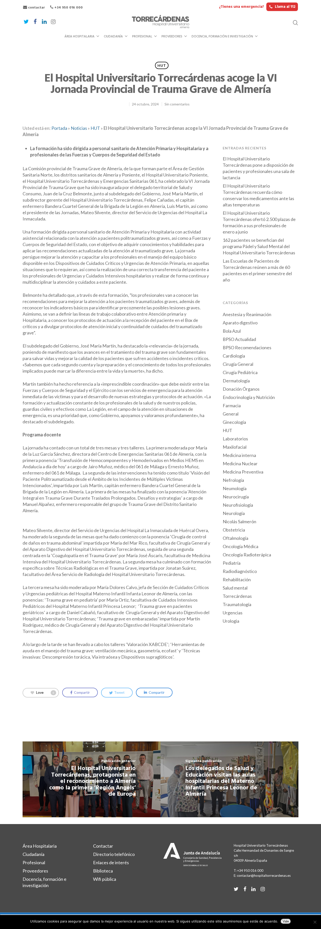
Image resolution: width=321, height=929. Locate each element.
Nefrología (233, 480)
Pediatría (231, 563)
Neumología (235, 488)
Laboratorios (235, 438)
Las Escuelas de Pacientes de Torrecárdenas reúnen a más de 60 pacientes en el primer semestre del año (257, 270)
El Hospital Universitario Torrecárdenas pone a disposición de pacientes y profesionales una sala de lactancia (259, 168)
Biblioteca (103, 871)
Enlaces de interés (111, 862)
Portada (59, 128)
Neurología (234, 513)
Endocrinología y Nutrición (249, 397)
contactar (36, 8)
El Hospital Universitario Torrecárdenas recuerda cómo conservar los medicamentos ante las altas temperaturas (258, 195)
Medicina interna (239, 455)
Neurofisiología (238, 505)
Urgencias (233, 612)
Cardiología (234, 356)
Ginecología (234, 422)
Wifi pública (104, 879)
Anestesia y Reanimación (247, 314)
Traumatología (237, 604)
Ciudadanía (113, 36)
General (230, 414)
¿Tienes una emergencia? (257, 7)
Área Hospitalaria (79, 36)
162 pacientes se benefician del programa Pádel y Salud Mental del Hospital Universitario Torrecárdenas (259, 246)
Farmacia (232, 405)
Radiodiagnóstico (240, 571)
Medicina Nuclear (240, 463)
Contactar (103, 846)
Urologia (231, 621)
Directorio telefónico (114, 854)
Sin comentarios (177, 104)
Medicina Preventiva (243, 472)
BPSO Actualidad (239, 339)
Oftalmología (235, 538)
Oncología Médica (240, 546)
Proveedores (172, 36)
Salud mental (235, 588)
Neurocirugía (236, 496)
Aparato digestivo (240, 322)
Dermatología (236, 380)
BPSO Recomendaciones (247, 347)
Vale (286, 921)
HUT (161, 65)
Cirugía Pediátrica (240, 372)
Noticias (79, 128)
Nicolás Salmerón (239, 521)
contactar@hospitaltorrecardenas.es (264, 876)
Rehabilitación (237, 579)
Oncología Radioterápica (247, 554)
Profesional (142, 36)
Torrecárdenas (237, 596)
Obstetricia (234, 530)
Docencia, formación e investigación (222, 36)
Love (45, 692)
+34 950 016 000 (68, 8)
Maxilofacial (235, 447)
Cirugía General (238, 364)
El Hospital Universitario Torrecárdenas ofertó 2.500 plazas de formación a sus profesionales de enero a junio (259, 222)
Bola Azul (232, 331)
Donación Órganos (241, 389)
